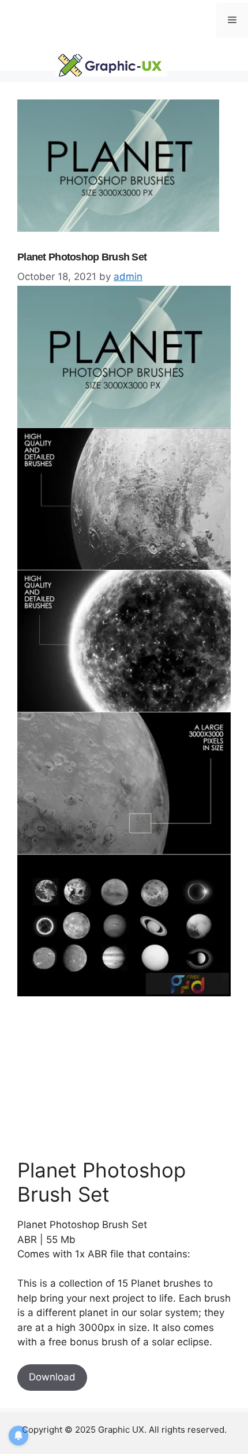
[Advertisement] (103, 1077)
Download (52, 1377)
